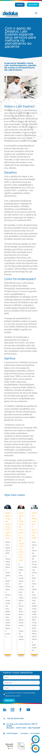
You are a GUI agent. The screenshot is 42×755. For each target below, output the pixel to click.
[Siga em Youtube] (28, 709)
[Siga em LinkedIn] (4, 709)
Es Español (24, 733)
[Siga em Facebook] (20, 709)
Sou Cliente (33, 4)
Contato (20, 4)
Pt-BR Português (12, 733)
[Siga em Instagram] (12, 709)
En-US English (35, 733)
